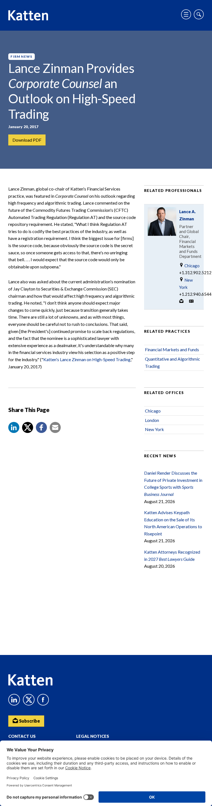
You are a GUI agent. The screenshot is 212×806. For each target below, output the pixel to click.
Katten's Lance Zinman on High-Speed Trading (87, 359)
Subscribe (29, 720)
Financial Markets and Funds (172, 349)
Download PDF (26, 139)
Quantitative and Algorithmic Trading (172, 362)
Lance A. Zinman (187, 215)
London (152, 420)
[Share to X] (27, 427)
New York (186, 284)
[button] (13, 427)
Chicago (192, 265)
